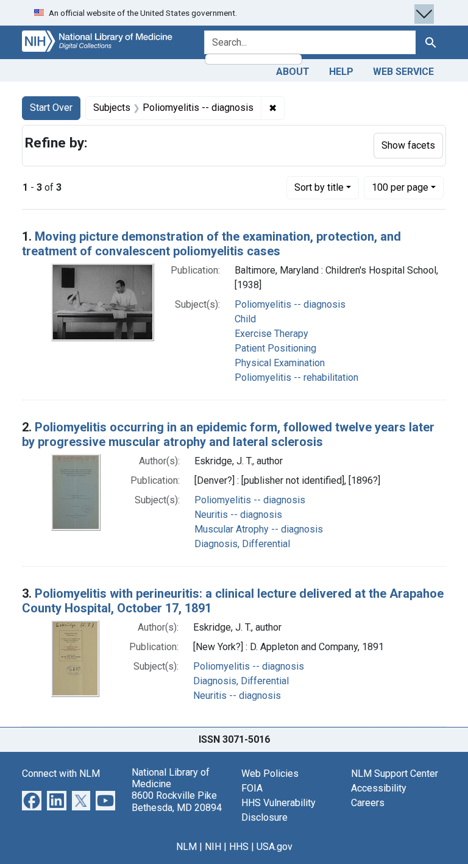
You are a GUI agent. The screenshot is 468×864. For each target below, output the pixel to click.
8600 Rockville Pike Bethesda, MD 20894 (177, 801)
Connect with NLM (61, 773)
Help (341, 71)
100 (400, 187)
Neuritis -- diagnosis (238, 514)
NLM (186, 846)
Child (245, 319)
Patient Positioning (275, 348)
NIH (213, 846)
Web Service (403, 71)
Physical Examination (280, 363)
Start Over (51, 107)
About (293, 71)
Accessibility (378, 788)
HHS (239, 846)
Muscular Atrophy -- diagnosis (258, 529)
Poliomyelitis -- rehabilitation (296, 377)
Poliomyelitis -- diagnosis (290, 304)
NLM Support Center (394, 773)
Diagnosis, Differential (242, 544)
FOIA (252, 788)
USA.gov (274, 846)
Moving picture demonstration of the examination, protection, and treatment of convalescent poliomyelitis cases (211, 243)
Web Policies (270, 773)
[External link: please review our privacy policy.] (31, 800)
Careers (368, 803)
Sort (319, 187)
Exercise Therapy (271, 333)
